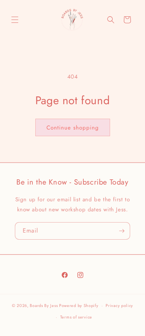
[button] (15, 20)
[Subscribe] (121, 231)
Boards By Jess (44, 305)
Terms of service (76, 317)
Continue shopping (72, 128)
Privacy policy (119, 305)
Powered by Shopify (79, 305)
